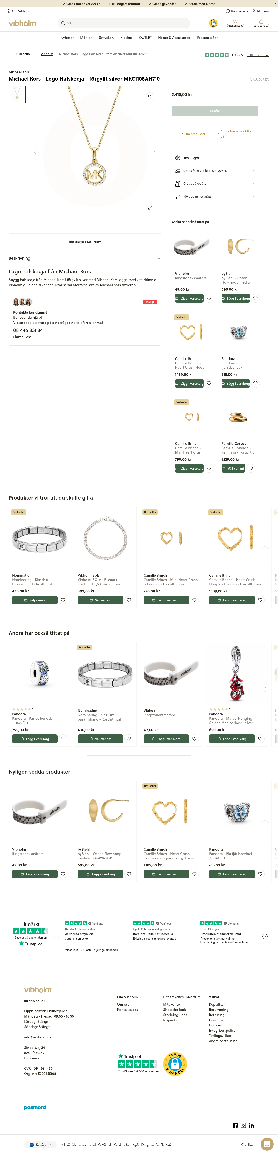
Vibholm (47, 54)
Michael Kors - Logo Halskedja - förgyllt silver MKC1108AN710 (103, 54)
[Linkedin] (251, 1125)
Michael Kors (19, 71)
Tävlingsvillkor (220, 1035)
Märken (86, 37)
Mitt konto (264, 11)
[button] (215, 170)
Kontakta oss (127, 1009)
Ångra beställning (223, 1040)
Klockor (126, 37)
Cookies (215, 1025)
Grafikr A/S (163, 1144)
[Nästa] (155, 152)
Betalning (217, 1014)
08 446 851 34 (28, 330)
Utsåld (215, 110)
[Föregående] (35, 152)
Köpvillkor (217, 1004)
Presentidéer (207, 37)
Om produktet (194, 134)
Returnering (218, 1009)
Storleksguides (175, 1014)
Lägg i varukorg (192, 298)
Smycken (106, 37)
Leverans (216, 1020)
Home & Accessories (174, 37)
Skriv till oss (22, 336)
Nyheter (67, 37)
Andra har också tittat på (236, 134)
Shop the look (174, 1009)
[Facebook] (235, 1125)
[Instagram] (243, 1125)
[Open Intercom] (267, 1144)
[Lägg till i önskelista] (150, 96)
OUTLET (145, 37)
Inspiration (172, 1020)
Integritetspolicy (222, 1030)
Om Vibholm (21, 11)
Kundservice (239, 11)
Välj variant (236, 468)
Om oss (123, 1004)
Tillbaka (24, 54)
